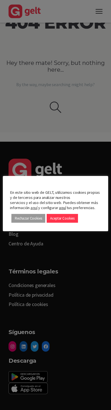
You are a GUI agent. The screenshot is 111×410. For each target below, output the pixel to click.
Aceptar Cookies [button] (62, 218)
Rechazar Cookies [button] (28, 218)
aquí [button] (62, 207)
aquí (33, 207)
